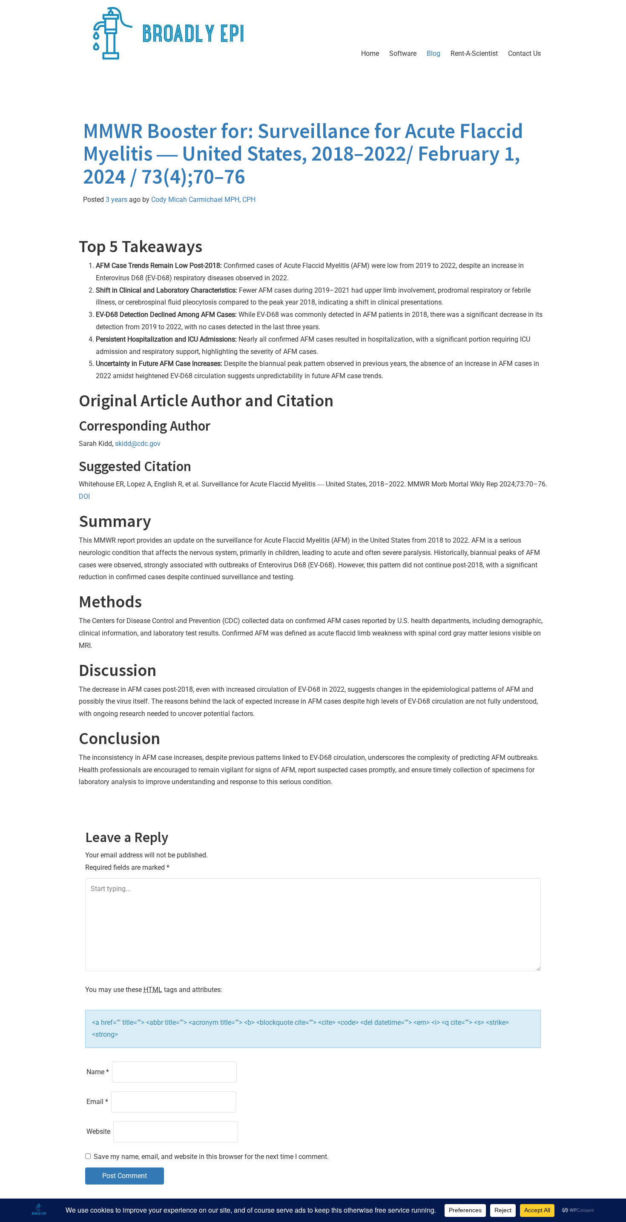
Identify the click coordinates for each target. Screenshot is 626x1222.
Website (98, 1131)
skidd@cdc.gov (138, 444)
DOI (84, 496)
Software (402, 53)
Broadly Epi (132, 87)
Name (97, 1072)
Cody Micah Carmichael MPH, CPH (203, 200)
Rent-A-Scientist (474, 53)
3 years (116, 200)
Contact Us (524, 53)
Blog (433, 53)
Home (370, 53)
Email (97, 1102)
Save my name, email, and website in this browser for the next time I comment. (211, 1157)
